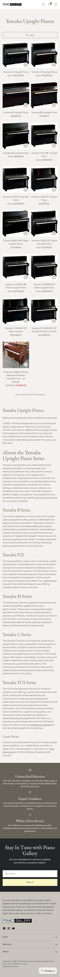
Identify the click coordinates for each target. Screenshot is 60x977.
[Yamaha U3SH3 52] (44, 223)
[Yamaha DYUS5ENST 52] (44, 311)
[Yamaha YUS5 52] (44, 179)
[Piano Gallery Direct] (12, 4)
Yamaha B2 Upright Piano (44, 112)
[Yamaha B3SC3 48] (16, 223)
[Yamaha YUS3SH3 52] (44, 267)
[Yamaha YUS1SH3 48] (16, 267)
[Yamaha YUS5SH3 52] (16, 311)
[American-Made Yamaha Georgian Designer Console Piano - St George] (16, 355)
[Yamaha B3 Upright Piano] (16, 136)
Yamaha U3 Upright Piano (44, 72)
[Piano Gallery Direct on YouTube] (13, 929)
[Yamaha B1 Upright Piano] (16, 95)
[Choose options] (25, 64)
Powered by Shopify (10, 966)
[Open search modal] (43, 4)
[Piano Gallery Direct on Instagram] (9, 929)
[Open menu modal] (56, 4)
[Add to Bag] (53, 189)
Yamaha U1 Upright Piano (16, 72)
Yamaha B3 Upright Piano (16, 153)
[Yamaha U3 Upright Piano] (44, 55)
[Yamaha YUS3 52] (16, 179)
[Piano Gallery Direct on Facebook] (4, 929)
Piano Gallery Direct (25, 961)
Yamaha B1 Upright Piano (16, 112)
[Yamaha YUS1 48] (44, 136)
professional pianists (40, 724)
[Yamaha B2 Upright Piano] (44, 95)
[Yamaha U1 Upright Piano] (16, 55)
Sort (32, 35)
